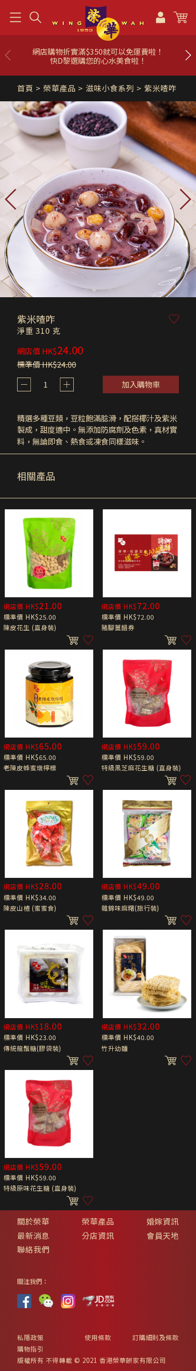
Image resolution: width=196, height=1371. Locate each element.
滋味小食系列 (110, 88)
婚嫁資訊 (163, 1221)
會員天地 (163, 1235)
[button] (188, 55)
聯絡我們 (33, 1249)
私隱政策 (30, 1337)
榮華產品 (98, 1221)
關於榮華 (33, 1221)
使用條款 (98, 1337)
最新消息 (33, 1235)
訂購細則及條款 (155, 1337)
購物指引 (30, 1348)
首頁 (25, 88)
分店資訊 (98, 1235)
